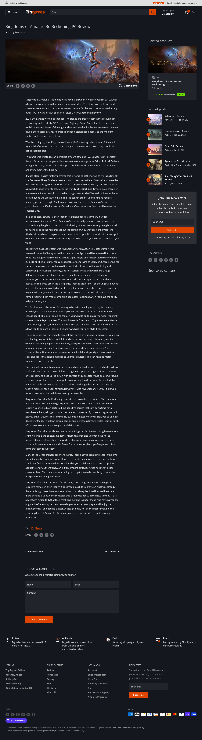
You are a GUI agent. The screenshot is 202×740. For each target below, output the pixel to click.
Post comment (39, 619)
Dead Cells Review (174, 146)
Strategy (51, 688)
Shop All (51, 692)
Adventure (52, 674)
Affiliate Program (97, 696)
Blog (90, 688)
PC (6, 32)
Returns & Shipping (98, 692)
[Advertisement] (172, 297)
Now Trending (13, 683)
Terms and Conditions (121, 727)
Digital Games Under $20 (18, 688)
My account (167, 13)
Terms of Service (71, 730)
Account (92, 670)
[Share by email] (33, 86)
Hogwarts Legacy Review (177, 131)
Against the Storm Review (177, 161)
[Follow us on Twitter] (155, 260)
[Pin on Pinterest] (23, 86)
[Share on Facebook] (18, 86)
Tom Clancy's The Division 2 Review (178, 178)
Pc (32, 528)
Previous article (35, 551)
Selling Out (11, 679)
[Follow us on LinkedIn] (171, 260)
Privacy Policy (138, 727)
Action (50, 670)
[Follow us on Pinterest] (166, 260)
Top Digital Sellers (15, 670)
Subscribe (172, 230)
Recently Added (13, 674)
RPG (49, 683)
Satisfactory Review (174, 115)
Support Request (97, 674)
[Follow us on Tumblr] (176, 260)
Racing (50, 679)
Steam (38, 528)
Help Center (94, 679)
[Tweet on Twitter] (28, 86)
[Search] (152, 12)
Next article (110, 551)
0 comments (130, 85)
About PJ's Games (97, 683)
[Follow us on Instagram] (161, 260)
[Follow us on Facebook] (150, 260)
